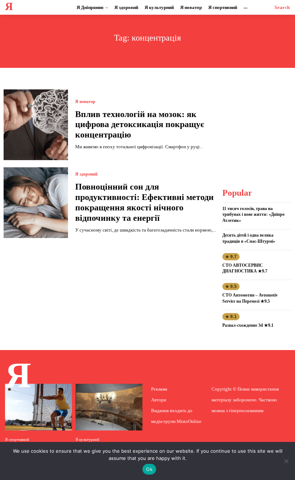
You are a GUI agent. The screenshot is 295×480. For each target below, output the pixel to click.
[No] (286, 461)
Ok (149, 469)
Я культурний (87, 440)
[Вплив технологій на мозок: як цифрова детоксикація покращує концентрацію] (36, 124)
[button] (282, 7)
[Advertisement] (258, 125)
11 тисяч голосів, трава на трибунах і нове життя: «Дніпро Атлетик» (253, 214)
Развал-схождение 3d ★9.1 (247, 325)
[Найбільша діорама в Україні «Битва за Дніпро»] (109, 407)
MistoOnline (189, 421)
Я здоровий (86, 174)
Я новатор (85, 101)
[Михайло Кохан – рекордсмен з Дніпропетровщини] (38, 407)
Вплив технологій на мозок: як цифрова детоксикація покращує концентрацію (139, 124)
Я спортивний (17, 440)
